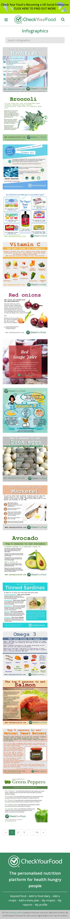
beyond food (18, 896)
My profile (41, 904)
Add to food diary (39, 896)
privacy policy (16, 912)
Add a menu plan (29, 900)
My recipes (48, 900)
